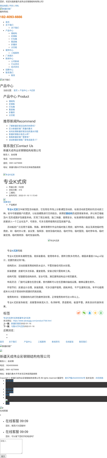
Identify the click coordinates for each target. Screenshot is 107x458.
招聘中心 (9, 69)
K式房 (32, 90)
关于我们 (9, 24)
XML (17, 5)
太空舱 (14, 47)
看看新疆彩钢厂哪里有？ (19, 136)
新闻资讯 (56, 341)
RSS (11, 5)
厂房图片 (9, 55)
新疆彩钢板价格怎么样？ (19, 134)
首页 (7, 22)
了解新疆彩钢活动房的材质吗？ (22, 125)
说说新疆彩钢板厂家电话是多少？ (23, 139)
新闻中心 (9, 58)
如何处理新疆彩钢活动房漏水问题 (23, 131)
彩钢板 (14, 36)
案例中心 (9, 50)
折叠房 (14, 44)
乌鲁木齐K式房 (17, 326)
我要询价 (7, 201)
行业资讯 (15, 64)
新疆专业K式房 (24, 317)
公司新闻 (15, 61)
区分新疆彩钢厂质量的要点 (20, 128)
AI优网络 (99, 377)
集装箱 (14, 41)
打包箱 (14, 38)
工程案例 (15, 52)
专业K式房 (7, 317)
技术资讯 (15, 66)
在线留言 (70, 341)
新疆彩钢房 (16, 323)
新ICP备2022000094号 (75, 377)
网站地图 (4, 5)
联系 (13, 75)
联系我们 (9, 72)
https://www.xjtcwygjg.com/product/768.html (32, 320)
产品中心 (9, 30)
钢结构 (14, 33)
